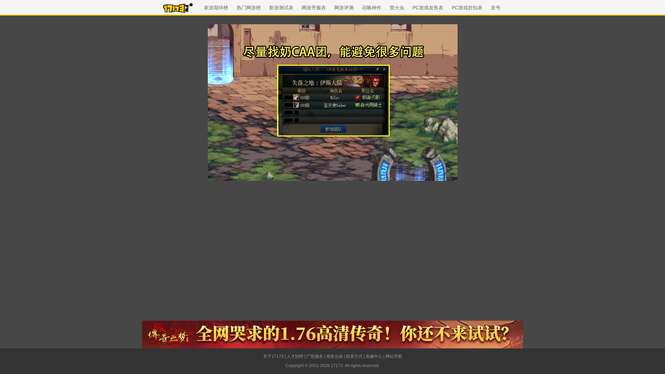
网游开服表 (314, 7)
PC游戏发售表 (428, 7)
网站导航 (393, 356)
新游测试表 (281, 7)
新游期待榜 (216, 7)
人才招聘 (295, 356)
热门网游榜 (249, 7)
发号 (495, 7)
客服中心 (374, 356)
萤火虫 (397, 7)
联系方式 (354, 356)
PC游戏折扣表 (467, 7)
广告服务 (315, 356)
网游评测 (344, 7)
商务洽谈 (334, 356)
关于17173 (273, 356)
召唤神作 (371, 7)
